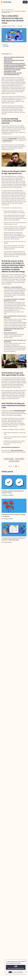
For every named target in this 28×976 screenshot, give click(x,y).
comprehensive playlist (20, 410)
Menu (25, 2)
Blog (2, 9)
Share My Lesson (7, 140)
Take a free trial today (16, 450)
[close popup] (25, 961)
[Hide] (10, 53)
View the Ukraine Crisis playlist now (11, 447)
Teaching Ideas (9, 9)
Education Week (12, 138)
